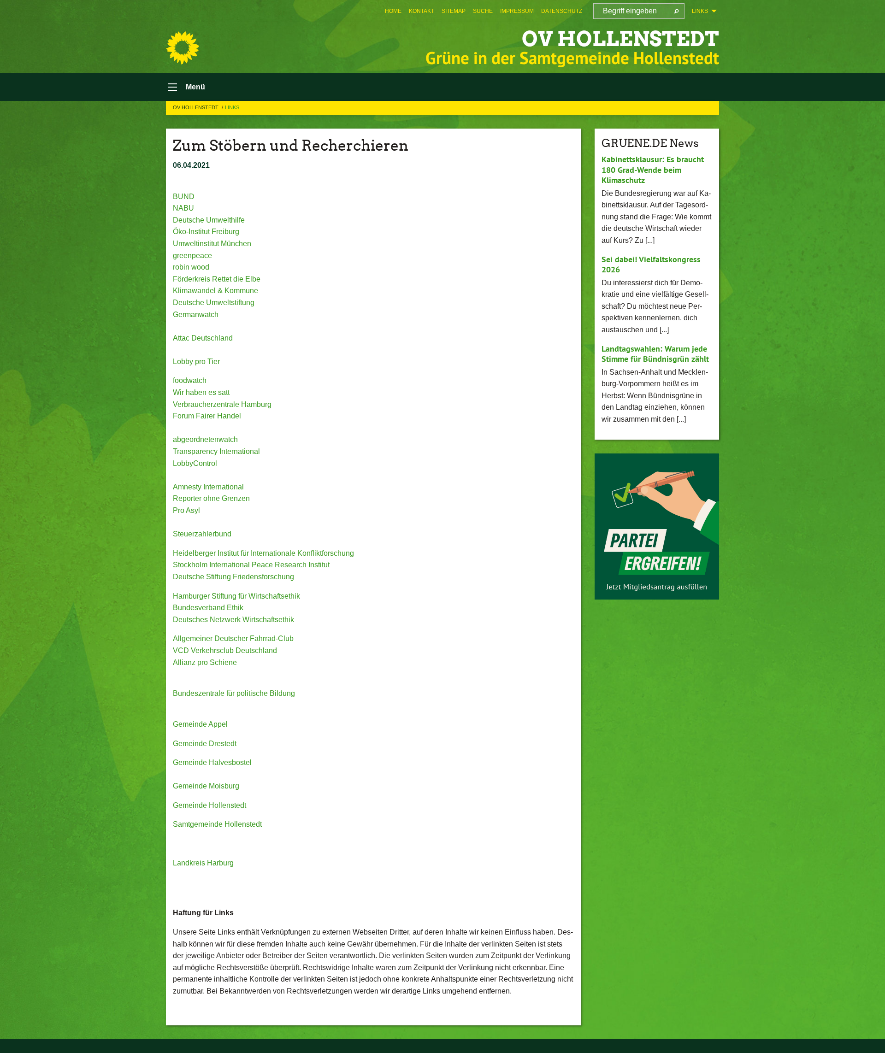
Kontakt (421, 11)
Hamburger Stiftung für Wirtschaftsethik (236, 596)
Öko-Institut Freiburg (206, 231)
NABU (183, 208)
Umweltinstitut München (212, 243)
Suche (483, 11)
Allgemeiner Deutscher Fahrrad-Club (233, 638)
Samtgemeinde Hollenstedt (217, 824)
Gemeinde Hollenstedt (209, 805)
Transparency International (216, 451)
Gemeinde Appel (200, 724)
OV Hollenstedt (620, 39)
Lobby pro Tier (196, 361)
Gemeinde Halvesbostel (212, 762)
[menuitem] (393, 11)
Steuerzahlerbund (202, 534)
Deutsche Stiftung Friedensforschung (233, 577)
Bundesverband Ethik (208, 608)
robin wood (191, 267)
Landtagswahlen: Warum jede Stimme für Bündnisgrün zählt (655, 354)
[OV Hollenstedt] (182, 48)
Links (232, 107)
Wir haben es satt (201, 392)
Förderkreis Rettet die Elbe (216, 279)
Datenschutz (561, 11)
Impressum (517, 11)
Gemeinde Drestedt (204, 743)
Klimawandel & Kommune (215, 290)
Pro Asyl (186, 510)
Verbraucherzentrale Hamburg (222, 404)
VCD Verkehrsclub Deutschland (225, 650)
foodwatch (189, 380)
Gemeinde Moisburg (206, 786)
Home (393, 11)
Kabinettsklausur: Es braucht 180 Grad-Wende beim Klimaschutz (653, 169)
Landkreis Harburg (203, 863)
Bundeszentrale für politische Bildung (234, 693)
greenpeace (192, 255)
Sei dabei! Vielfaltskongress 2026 (651, 264)
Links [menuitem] (700, 11)
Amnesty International (208, 487)
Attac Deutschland (203, 338)
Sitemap (454, 11)
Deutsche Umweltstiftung (213, 302)
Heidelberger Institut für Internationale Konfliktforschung (263, 553)
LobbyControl (195, 463)
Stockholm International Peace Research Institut (251, 565)
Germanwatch (195, 314)
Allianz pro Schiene (205, 662)
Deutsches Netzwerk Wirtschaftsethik (233, 620)
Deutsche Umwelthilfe (209, 220)
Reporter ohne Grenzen (211, 498)
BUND (184, 196)
